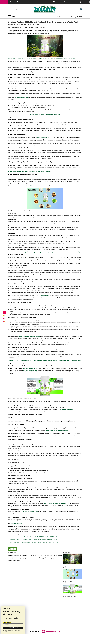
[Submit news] (4, 312)
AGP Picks (4, 2)
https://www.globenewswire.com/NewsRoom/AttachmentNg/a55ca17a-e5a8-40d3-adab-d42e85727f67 (33, 542)
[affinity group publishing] (4, 318)
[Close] (23, 607)
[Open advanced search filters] (74, 16)
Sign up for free (13, 627)
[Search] (71, 16)
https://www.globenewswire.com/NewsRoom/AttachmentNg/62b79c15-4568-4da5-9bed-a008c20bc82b (33, 539)
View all (87, 2)
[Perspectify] (4, 315)
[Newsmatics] (4, 321)
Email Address (7, 622)
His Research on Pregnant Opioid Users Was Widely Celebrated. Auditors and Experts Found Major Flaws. (56, 2)
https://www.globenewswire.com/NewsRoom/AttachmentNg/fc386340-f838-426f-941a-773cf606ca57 (32, 536)
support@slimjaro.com (17, 523)
